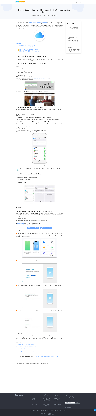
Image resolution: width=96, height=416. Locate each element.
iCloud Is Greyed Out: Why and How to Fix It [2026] (25, 344)
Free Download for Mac (46, 227)
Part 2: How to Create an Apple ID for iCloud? (27, 46)
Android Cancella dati (46, 399)
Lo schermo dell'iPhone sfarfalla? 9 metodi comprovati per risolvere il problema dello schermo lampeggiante (73, 45)
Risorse (33, 401)
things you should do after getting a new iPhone (38, 22)
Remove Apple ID (20, 223)
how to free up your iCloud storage (29, 169)
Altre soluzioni (46, 15)
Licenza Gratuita (34, 404)
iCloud (17, 58)
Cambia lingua (69, 407)
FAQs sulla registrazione (57, 404)
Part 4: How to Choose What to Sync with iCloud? (28, 49)
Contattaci (33, 398)
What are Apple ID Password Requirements (41, 78)
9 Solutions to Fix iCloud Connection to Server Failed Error (26, 348)
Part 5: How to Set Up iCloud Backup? (26, 50)
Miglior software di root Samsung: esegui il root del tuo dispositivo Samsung (73, 33)
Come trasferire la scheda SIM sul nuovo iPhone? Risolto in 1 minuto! (73, 41)
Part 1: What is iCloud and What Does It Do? (27, 45)
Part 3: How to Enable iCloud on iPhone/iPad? (27, 48)
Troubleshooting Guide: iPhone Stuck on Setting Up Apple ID (27, 351)
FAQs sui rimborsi (56, 401)
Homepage (39, 2)
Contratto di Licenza (43, 410)
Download (33, 400)
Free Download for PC (34, 227)
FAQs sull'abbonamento (57, 403)
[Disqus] (40, 380)
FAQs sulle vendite (57, 400)
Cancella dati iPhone (46, 405)
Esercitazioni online (57, 398)
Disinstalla (48, 410)
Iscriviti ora (78, 402)
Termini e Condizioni (33, 410)
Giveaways (33, 403)
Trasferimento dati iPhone (47, 403)
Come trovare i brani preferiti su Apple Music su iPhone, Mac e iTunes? (73, 37)
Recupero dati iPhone (46, 404)
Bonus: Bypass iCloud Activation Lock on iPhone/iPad (29, 51)
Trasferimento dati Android (47, 397)
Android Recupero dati (46, 398)
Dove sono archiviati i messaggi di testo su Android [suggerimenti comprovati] (73, 28)
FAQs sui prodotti (56, 399)
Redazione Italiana (35, 15)
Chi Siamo (33, 397)
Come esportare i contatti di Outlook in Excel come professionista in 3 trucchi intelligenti (74, 50)
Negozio (33, 399)
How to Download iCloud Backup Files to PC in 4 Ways (26, 346)
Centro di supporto (57, 397)
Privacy (38, 410)
